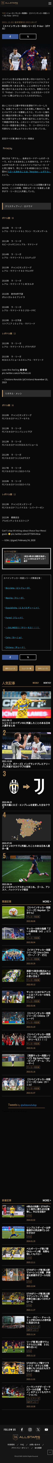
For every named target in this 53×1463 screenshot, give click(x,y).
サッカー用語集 (33, 916)
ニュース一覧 (26, 668)
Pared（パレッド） (15, 617)
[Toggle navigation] (50, 3)
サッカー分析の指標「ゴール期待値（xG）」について (38, 931)
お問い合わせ (34, 1444)
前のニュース (10, 668)
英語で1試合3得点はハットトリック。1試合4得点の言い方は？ (38, 973)
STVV (29, 1215)
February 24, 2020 (26, 540)
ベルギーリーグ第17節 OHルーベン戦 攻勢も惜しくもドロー (37, 1251)
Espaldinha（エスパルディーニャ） (23, 607)
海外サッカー (32, 1330)
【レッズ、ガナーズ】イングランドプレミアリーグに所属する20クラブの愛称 (26, 765)
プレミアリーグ (33, 1326)
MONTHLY (47, 682)
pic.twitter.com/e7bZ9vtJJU (16, 373)
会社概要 (38, 1448)
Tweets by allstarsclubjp (14, 1111)
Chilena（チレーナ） (16, 647)
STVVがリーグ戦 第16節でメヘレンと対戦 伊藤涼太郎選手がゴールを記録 (38, 1273)
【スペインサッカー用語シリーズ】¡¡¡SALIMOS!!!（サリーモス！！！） (38, 1037)
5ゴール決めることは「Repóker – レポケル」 (29, 171)
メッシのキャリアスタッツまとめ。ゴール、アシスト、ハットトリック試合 (26, 888)
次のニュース (43, 668)
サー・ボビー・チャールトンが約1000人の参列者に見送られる (38, 1320)
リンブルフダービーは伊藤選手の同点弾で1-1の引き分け (38, 1230)
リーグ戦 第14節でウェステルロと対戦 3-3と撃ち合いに (37, 1344)
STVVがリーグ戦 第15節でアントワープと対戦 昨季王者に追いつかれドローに (38, 1297)
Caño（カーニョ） (14, 637)
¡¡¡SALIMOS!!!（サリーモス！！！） (23, 627)
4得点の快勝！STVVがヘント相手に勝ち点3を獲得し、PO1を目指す (38, 1209)
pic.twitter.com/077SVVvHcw (25, 533)
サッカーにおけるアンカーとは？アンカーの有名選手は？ (38, 994)
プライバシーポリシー (20, 1448)
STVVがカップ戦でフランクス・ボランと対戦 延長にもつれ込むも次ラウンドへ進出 (38, 1367)
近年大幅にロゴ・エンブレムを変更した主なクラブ (26, 806)
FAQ (22, 1444)
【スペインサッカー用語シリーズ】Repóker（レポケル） (38, 910)
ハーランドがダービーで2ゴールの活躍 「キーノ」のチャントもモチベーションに (38, 1390)
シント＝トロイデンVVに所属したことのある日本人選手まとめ (26, 724)
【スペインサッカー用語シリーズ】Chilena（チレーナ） (38, 1015)
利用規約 (11, 1444)
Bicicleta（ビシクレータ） (18, 587)
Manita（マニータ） (15, 597)
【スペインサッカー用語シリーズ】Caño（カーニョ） (38, 1082)
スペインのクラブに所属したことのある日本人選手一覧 (26, 847)
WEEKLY (36, 682)
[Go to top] (50, 1452)
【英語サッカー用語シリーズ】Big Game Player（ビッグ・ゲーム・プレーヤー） (38, 1059)
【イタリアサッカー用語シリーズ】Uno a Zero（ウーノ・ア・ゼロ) (38, 952)
